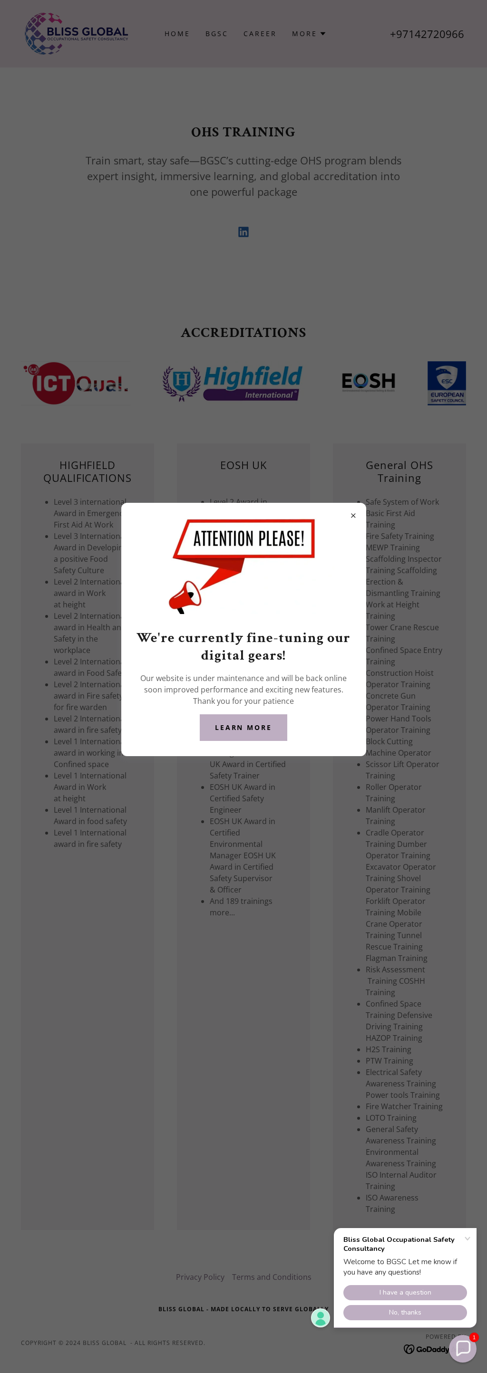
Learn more (244, 727)
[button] (463, 1349)
